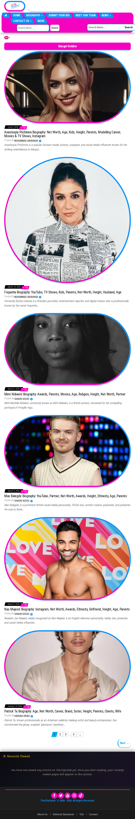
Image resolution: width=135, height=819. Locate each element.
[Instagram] (74, 796)
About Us (42, 814)
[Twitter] (61, 796)
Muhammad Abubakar (26, 140)
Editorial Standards (63, 814)
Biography (33, 15)
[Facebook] (54, 796)
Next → (124, 743)
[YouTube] (68, 796)
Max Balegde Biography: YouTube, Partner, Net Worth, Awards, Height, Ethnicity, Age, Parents (65, 496)
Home (16, 15)
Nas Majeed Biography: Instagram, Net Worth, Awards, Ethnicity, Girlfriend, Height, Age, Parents (67, 609)
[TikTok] (81, 796)
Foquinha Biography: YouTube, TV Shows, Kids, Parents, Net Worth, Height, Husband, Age (62, 292)
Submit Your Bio (59, 15)
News (105, 15)
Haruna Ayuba (22, 716)
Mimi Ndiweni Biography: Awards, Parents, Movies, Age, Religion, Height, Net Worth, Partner (65, 394)
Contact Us (21, 21)
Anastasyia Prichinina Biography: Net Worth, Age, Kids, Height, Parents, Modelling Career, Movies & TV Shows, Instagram (62, 134)
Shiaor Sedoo (22, 398)
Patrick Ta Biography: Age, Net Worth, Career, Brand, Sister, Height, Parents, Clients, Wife (62, 711)
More (41, 21)
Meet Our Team (86, 15)
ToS (81, 814)
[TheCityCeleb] (6, 15)
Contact (93, 814)
